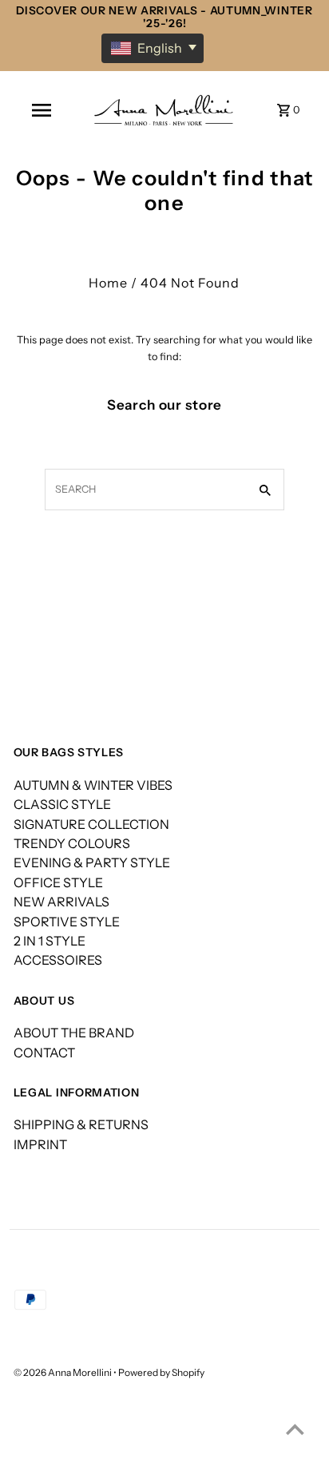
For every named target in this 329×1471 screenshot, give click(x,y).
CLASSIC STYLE (62, 804)
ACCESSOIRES (58, 960)
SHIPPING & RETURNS (81, 1124)
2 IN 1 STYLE (49, 941)
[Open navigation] (41, 110)
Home (108, 283)
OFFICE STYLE (58, 882)
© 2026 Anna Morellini (63, 1372)
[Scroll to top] (295, 1429)
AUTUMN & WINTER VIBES (93, 785)
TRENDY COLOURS (72, 843)
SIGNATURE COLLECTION (91, 824)
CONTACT (44, 1053)
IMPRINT (40, 1144)
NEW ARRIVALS (61, 902)
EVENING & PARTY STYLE (92, 862)
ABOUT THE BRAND (74, 1033)
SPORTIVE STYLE (67, 922)
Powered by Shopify (161, 1372)
